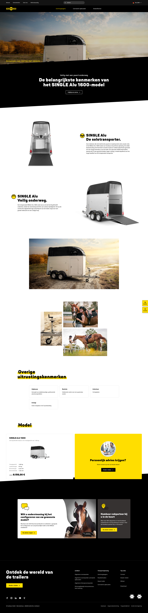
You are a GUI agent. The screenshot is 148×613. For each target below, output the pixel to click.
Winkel (122, 581)
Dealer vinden (107, 470)
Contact (122, 574)
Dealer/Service (97, 8)
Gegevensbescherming (113, 606)
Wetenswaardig (35, 2)
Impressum (103, 606)
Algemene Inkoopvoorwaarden (84, 583)
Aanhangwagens (61, 8)
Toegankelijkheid (125, 606)
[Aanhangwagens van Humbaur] (11, 8)
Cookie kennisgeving (136, 606)
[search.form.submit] (65, 2)
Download (123, 586)
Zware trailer (101, 581)
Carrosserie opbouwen (79, 8)
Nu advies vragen (28, 533)
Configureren (40, 457)
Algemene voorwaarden (82, 574)
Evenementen (16, 2)
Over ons (25, 2)
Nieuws (8, 2)
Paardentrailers (102, 578)
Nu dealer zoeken (108, 529)
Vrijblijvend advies (73, 92)
